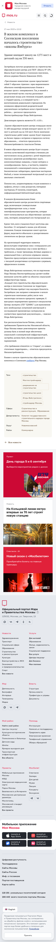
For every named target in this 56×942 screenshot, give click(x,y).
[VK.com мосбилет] (37, 798)
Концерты (33, 789)
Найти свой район (10, 726)
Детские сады (8, 742)
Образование (43, 411)
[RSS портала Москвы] (29, 621)
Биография (7, 692)
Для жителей (35, 638)
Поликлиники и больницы (14, 738)
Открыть (47, 6)
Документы (34, 699)
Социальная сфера (10, 645)
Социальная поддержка (39, 651)
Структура (34, 688)
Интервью (6, 695)
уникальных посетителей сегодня (23, 892)
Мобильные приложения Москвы (13, 774)
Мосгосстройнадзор (32, 380)
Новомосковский (29, 425)
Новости (11, 22)
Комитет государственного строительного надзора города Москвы (35, 418)
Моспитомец (7, 801)
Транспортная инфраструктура (9, 753)
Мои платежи (35, 664)
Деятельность (8, 688)
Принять (28, 935)
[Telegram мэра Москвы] (17, 707)
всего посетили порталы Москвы (23, 897)
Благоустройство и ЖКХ (13, 661)
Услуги (32, 633)
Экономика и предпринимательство (13, 665)
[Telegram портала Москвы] (17, 621)
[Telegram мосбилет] (31, 798)
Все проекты (7, 810)
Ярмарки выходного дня (13, 748)
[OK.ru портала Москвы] (23, 621)
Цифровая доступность (14, 859)
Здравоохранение (10, 638)
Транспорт (7, 641)
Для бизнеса (34, 661)
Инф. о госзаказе (11, 876)
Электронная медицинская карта (14, 783)
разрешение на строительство (30, 386)
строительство (29, 375)
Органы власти (36, 692)
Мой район (7, 721)
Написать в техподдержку (41, 729)
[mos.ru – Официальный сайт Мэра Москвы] (10, 15)
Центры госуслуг (36, 657)
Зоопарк (33, 776)
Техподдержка (9, 863)
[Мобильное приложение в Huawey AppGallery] (39, 835)
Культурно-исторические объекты (13, 733)
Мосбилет (34, 768)
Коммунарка (27, 430)
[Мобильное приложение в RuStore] (14, 843)
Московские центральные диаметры (14, 796)
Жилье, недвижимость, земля (39, 646)
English (11, 909)
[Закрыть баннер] (2, 5)
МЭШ (4, 779)
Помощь (33, 721)
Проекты (6, 768)
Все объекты (7, 758)
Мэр (4, 683)
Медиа (5, 702)
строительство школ (32, 393)
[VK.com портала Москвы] (10, 621)
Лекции (32, 786)
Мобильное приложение (19, 825)
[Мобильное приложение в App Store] (14, 835)
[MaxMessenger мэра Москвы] (4, 707)
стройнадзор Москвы (32, 403)
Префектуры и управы (39, 695)
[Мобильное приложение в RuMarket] (39, 843)
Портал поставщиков (13, 880)
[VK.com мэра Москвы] (10, 707)
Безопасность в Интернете (14, 791)
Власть (32, 683)
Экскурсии (34, 793)
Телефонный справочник (40, 739)
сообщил (30, 360)
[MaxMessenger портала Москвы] (4, 621)
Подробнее (34, 929)
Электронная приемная (40, 736)
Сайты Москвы (9, 868)
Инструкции (34, 726)
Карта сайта (8, 884)
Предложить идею (37, 732)
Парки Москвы (8, 788)
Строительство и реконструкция (10, 652)
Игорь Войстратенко (32, 398)
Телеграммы (7, 699)
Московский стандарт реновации (12, 805)
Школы (5, 745)
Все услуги (34, 654)
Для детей (33, 779)
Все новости (14, 442)
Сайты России (9, 872)
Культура (6, 657)
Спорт (5, 670)
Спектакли (34, 773)
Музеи (32, 783)
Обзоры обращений (38, 742)
